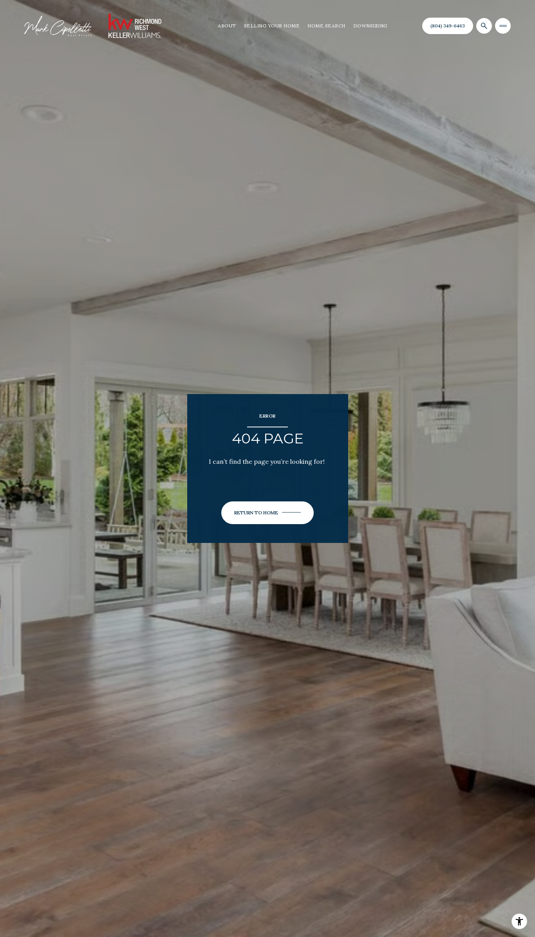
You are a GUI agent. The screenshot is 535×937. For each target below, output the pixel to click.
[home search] (484, 26)
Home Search (326, 26)
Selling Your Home (272, 26)
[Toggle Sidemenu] (503, 26)
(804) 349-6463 (447, 26)
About (227, 26)
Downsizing (370, 26)
